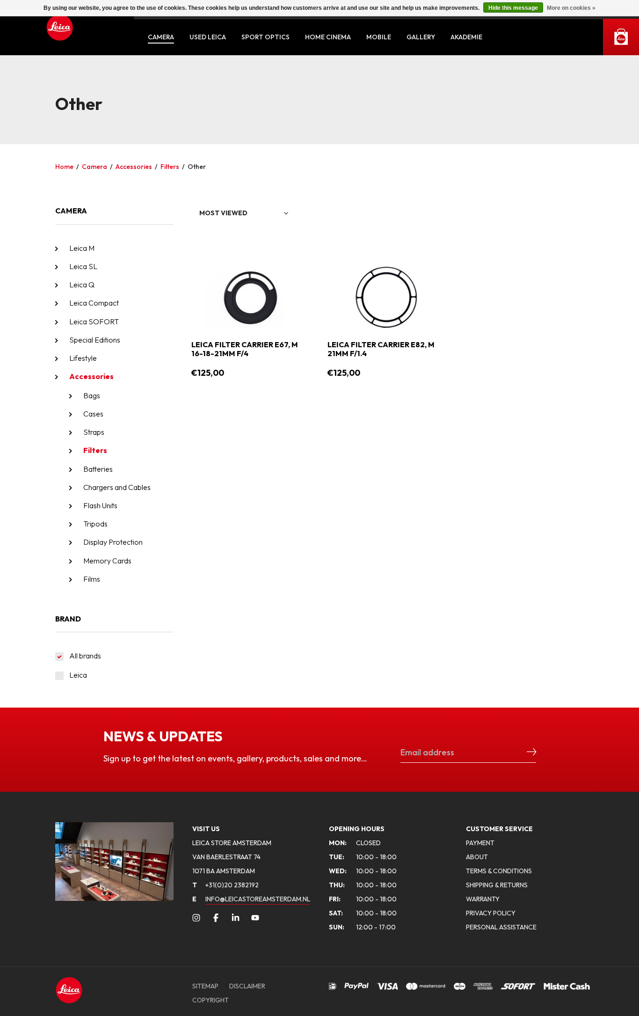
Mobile (378, 37)
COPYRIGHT (210, 1000)
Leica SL (83, 266)
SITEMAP (205, 986)
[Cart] (621, 37)
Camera (161, 37)
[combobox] (243, 213)
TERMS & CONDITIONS (499, 871)
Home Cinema (328, 37)
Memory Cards (107, 560)
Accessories (134, 166)
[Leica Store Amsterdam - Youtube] (255, 918)
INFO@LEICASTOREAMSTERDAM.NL (257, 899)
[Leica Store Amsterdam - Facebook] (216, 918)
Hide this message (513, 8)
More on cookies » (571, 8)
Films (91, 579)
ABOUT (477, 857)
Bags (91, 395)
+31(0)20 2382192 (225, 885)
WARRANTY (483, 899)
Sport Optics (265, 37)
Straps (93, 432)
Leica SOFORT (94, 321)
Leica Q (81, 284)
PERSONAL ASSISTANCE (501, 927)
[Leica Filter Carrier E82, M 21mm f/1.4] (386, 296)
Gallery (421, 37)
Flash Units (100, 505)
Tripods (95, 523)
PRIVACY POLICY (491, 913)
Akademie (466, 37)
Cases (93, 413)
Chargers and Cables (117, 487)
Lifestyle (83, 358)
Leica (78, 675)
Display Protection (113, 542)
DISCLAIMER (247, 986)
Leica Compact (94, 302)
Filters (169, 166)
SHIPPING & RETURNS (497, 885)
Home (64, 166)
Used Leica (207, 37)
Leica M (81, 248)
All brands (85, 655)
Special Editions (94, 339)
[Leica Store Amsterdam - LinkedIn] (236, 918)
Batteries (98, 469)
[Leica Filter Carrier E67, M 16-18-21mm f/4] (250, 296)
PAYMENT (480, 843)
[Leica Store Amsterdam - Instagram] (196, 918)
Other (197, 166)
